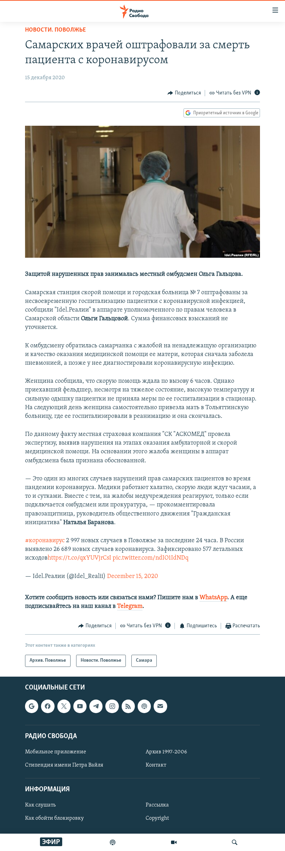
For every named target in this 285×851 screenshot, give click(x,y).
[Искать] (234, 842)
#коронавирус (45, 541)
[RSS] (128, 706)
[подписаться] (160, 706)
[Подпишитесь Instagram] (112, 706)
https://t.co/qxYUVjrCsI (79, 558)
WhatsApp (213, 598)
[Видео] (173, 842)
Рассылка (157, 805)
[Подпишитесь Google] (31, 706)
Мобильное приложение (55, 752)
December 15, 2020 (132, 576)
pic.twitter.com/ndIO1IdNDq (150, 558)
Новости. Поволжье (55, 30)
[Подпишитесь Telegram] (96, 706)
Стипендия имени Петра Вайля (64, 765)
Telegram (129, 606)
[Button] (184, 93)
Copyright (157, 818)
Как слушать (40, 805)
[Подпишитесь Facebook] (47, 706)
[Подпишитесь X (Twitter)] (64, 706)
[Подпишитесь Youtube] (80, 706)
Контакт (156, 765)
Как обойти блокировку (54, 818)
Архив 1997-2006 (166, 752)
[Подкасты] (144, 706)
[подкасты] (112, 842)
